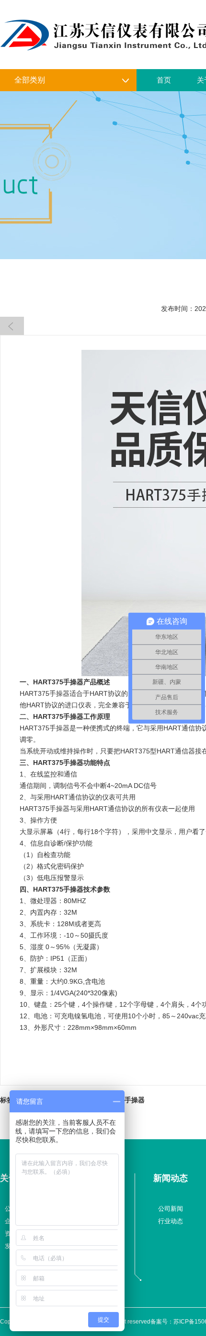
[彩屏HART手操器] (12, 326)
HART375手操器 (58, 682)
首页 (164, 80)
